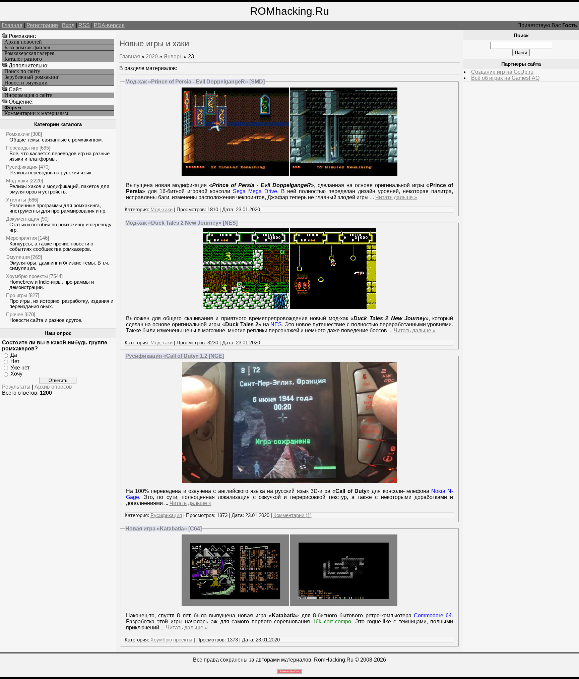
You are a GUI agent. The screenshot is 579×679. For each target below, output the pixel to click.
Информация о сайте (28, 95)
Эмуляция (18, 257)
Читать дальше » (396, 197)
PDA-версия (109, 25)
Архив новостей (23, 42)
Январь (173, 56)
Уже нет (19, 367)
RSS (84, 25)
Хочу (16, 374)
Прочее (14, 314)
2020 (152, 56)
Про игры (16, 295)
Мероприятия (21, 238)
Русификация (22, 167)
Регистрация (42, 25)
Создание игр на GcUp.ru (502, 72)
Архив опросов (53, 387)
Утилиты (16, 200)
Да (13, 355)
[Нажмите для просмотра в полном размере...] (235, 174)
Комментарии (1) (292, 515)
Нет (14, 361)
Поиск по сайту (22, 71)
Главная (12, 25)
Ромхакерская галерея (29, 53)
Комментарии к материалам (36, 113)
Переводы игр (22, 148)
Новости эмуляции (26, 83)
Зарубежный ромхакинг (31, 77)
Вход (68, 25)
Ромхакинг (18, 134)
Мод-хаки (17, 180)
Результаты (16, 387)
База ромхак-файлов (27, 47)
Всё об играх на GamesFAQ (505, 78)
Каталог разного (23, 59)
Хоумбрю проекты (27, 276)
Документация (22, 219)
